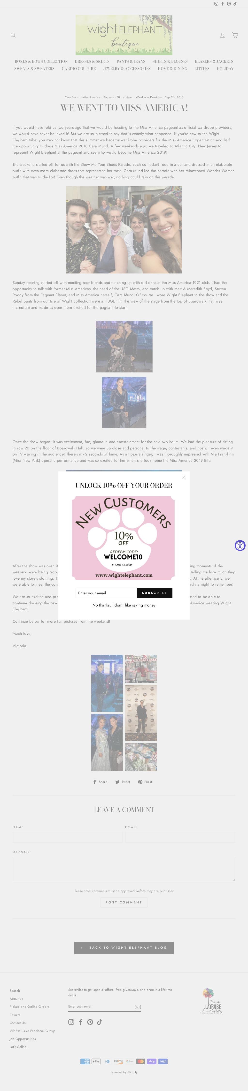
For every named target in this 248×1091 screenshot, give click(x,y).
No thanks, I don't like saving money (124, 605)
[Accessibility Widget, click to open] (240, 545)
